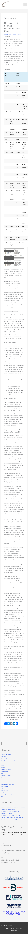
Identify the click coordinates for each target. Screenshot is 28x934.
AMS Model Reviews (6, 754)
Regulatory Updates (5, 775)
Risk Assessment (5, 777)
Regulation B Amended (6, 813)
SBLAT (3, 782)
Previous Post (6, 732)
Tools (2, 788)
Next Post (10, 736)
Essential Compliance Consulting (8, 760)
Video (2, 792)
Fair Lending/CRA (5, 763)
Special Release (5, 786)
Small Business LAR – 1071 (7, 784)
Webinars (12, 928)
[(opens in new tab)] (14, 877)
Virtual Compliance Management (8, 794)
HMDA (3, 765)
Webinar (3, 796)
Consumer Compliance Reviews (8, 758)
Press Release (4, 771)
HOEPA (3, 767)
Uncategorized (7, 34)
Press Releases (19, 928)
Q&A (2, 773)
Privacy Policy (14, 930)
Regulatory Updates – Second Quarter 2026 (11, 811)
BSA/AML (4, 756)
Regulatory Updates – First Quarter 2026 (10, 815)
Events (7, 928)
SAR (2, 780)
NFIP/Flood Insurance (6, 769)
